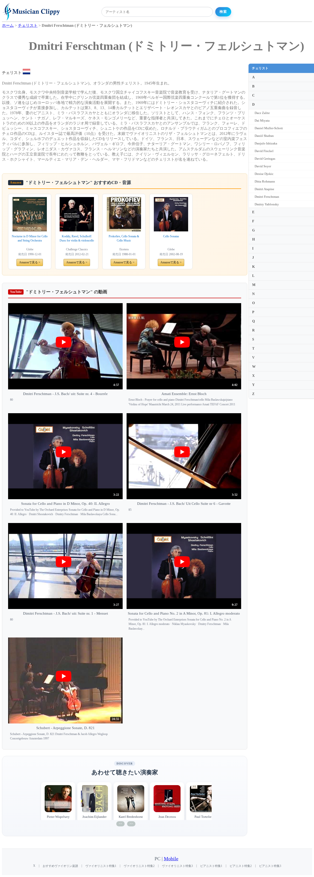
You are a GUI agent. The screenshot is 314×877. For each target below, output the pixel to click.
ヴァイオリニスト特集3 (177, 866)
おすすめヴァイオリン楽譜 (60, 866)
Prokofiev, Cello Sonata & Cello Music (124, 238)
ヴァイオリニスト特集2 (139, 866)
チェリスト (260, 68)
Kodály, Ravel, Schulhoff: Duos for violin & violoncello (77, 238)
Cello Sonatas (171, 236)
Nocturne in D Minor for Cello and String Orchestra (30, 238)
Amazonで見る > (29, 262)
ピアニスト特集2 (241, 866)
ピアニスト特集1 (211, 866)
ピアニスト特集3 (270, 866)
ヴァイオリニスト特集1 (100, 866)
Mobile (171, 858)
